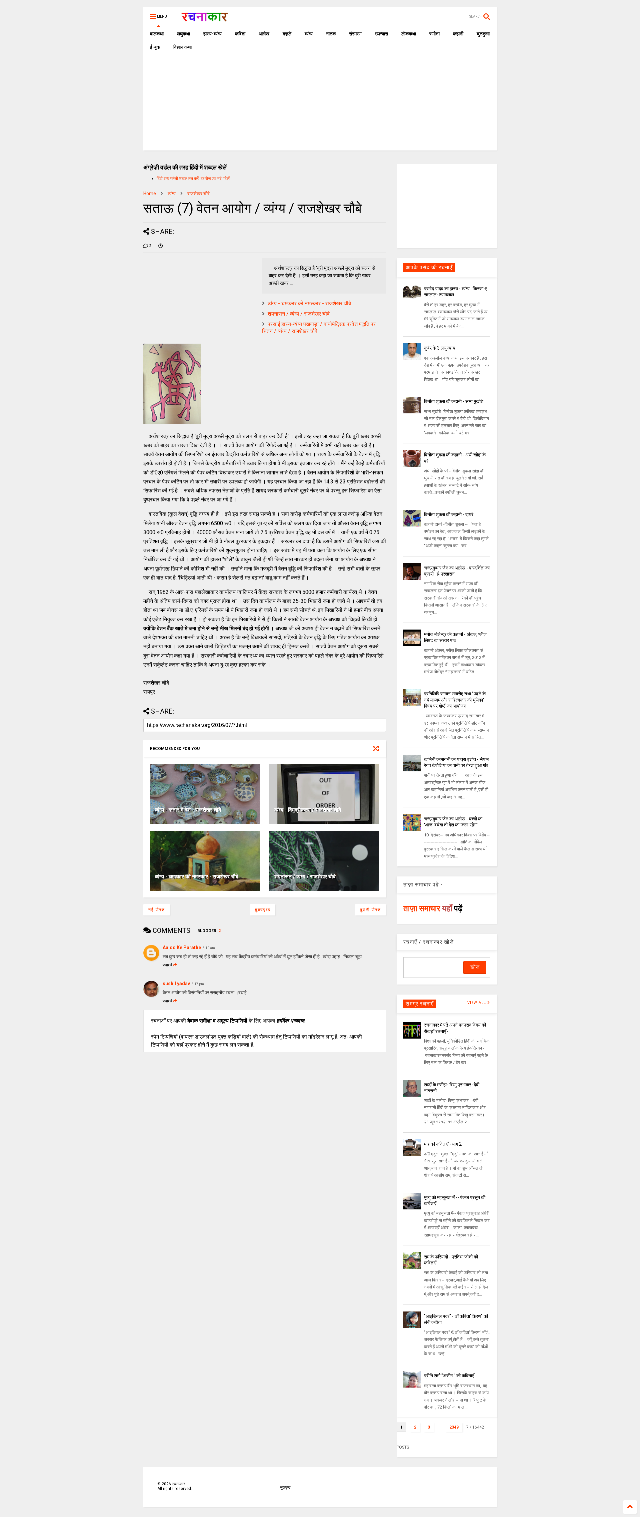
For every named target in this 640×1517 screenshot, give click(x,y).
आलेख (264, 33)
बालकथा (157, 33)
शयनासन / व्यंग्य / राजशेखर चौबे (299, 314)
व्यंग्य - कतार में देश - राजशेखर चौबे (188, 810)
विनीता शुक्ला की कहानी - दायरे (448, 514)
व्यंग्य (309, 33)
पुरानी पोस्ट (370, 909)
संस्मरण (355, 33)
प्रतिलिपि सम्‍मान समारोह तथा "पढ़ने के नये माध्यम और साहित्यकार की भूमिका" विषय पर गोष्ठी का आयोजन (455, 699)
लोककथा (408, 33)
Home (149, 193)
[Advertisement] (320, 103)
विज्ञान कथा (182, 47)
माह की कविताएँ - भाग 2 (443, 1144)
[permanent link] (160, 246)
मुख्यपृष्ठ (262, 909)
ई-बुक (155, 47)
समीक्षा (434, 33)
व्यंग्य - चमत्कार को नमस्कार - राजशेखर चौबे (309, 303)
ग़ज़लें (287, 33)
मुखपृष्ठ (285, 1487)
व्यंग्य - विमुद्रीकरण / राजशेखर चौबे (307, 810)
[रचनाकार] (204, 19)
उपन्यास (381, 33)
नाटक (331, 33)
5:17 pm (198, 984)
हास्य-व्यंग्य (212, 33)
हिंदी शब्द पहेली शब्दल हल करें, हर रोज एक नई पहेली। (195, 178)
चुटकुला (483, 33)
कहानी (458, 33)
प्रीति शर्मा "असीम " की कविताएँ (449, 1375)
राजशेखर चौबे (198, 193)
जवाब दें (167, 965)
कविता (240, 33)
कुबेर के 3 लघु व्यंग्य (439, 348)
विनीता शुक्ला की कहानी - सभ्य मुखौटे (453, 401)
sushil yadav (176, 983)
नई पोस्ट (156, 909)
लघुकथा (183, 33)
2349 (454, 1427)
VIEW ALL (477, 1003)
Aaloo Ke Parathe (182, 947)
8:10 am (209, 948)
